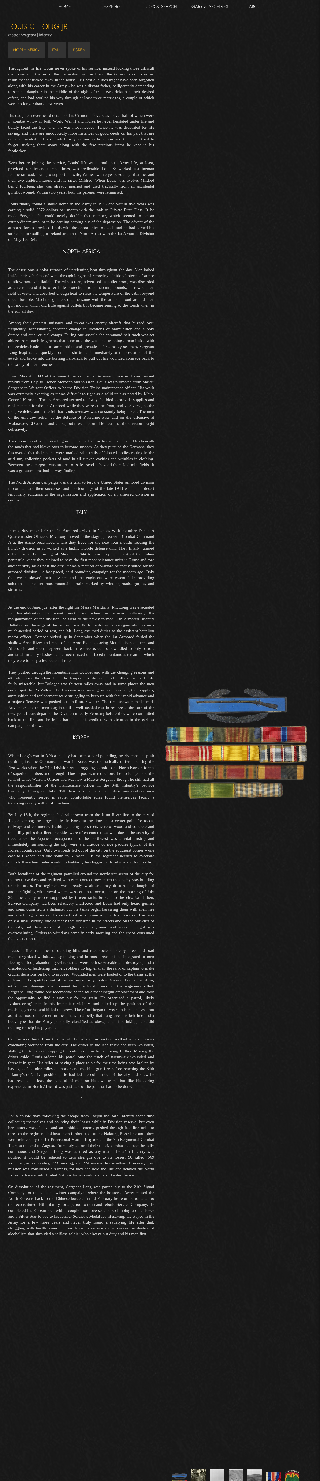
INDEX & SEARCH (160, 6)
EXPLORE (112, 6)
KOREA (79, 50)
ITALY (56, 50)
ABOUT (255, 6)
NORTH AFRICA (27, 50)
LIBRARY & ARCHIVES (208, 6)
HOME (64, 6)
